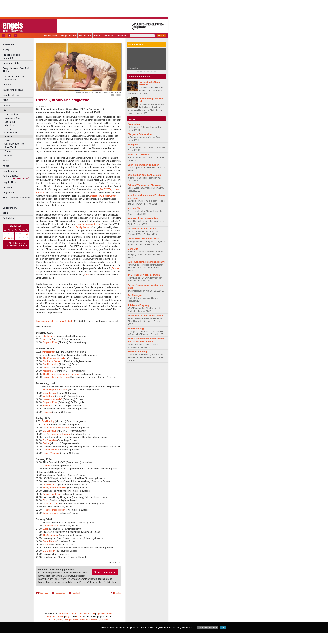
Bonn (59, 619)
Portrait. (8, 151)
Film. (5, 110)
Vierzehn (47, 339)
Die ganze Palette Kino (140, 134)
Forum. (7, 129)
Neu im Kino (85, 36)
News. (6, 49)
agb (98, 613)
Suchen (161, 36)
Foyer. (7, 140)
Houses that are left (52, 399)
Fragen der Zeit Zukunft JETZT (18, 56)
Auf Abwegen (135, 295)
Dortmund (83, 619)
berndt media (64, 613)
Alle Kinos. (9, 125)
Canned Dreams (51, 449)
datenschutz (89, 613)
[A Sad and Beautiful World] (148, 72)
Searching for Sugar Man (55, 389)
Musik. (6, 160)
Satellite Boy (48, 421)
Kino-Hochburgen (137, 328)
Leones (47, 367)
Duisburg (104, 619)
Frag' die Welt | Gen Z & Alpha (16, 70)
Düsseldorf (94, 619)
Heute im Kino (50, 36)
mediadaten (107, 613)
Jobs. (6, 212)
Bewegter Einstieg (137, 351)
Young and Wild (50, 513)
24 (5, 238)
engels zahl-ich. (11, 94)
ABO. (5, 100)
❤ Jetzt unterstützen (105, 572)
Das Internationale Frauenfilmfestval (54, 321)
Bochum (52, 619)
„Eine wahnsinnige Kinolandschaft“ (147, 262)
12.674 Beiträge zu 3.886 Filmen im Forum (16, 244)
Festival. (8, 136)
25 (9, 238)
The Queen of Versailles (55, 358)
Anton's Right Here (52, 494)
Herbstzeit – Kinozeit (138, 154)
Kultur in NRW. (10, 175)
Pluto (86, 274)
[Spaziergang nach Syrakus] (144, 72)
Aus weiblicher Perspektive (142, 228)
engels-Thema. (11, 182)
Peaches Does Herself (53, 510)
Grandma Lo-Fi (50, 503)
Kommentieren (61, 593)
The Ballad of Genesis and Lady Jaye (61, 374)
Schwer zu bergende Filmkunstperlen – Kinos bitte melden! (146, 340)
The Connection (50, 535)
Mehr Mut (133, 249)
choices (60, 616)
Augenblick (9, 192)
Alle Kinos (108, 36)
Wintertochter (48, 352)
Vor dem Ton (134, 208)
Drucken (117, 593)
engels (68, 616)
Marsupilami (133, 68)
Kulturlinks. (9, 218)
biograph (51, 616)
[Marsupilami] (141, 72)
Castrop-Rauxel (70, 619)
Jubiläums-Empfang (138, 305)
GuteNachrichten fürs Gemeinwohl (14, 78)
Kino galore (134, 144)
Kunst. (6, 165)
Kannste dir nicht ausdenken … (144, 218)
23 (27, 234)
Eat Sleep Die (50, 440)
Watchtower (49, 396)
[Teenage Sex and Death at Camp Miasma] (151, 72)
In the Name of (50, 484)
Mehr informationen (208, 627)
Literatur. (7, 155)
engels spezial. (11, 171)
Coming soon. (11, 132)
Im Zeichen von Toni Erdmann (144, 275)
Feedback (76, 593)
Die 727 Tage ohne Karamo (56, 434)
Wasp (46, 529)
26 (12, 238)
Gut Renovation (50, 364)
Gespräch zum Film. (14, 144)
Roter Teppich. (11, 147)
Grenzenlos (134, 124)
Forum (97, 36)
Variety (46, 544)
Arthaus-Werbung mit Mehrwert (144, 185)
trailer (78, 616)
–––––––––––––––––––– (16, 202)
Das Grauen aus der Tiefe (89, 224)
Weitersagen (44, 593)
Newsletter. (9, 44)
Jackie (46, 443)
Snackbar (48, 405)
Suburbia (47, 412)
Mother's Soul (49, 370)
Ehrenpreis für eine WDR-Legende (145, 315)
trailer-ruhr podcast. (13, 89)
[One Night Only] (154, 72)
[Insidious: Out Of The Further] (137, 72)
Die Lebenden (49, 430)
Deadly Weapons (84, 227)
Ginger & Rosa (50, 342)
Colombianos (49, 393)
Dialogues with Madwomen (103, 195)
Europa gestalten (12, 63)
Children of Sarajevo (53, 361)
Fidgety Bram (48, 336)
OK (223, 627)
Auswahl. (7, 187)
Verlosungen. (10, 207)
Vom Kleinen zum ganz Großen (144, 175)
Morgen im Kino (68, 36)
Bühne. (6, 105)
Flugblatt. (8, 84)
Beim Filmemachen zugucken (143, 165)
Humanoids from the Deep (56, 377)
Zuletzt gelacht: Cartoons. (17, 197)
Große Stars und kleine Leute (143, 238)
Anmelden (121, 36)
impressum (77, 613)
